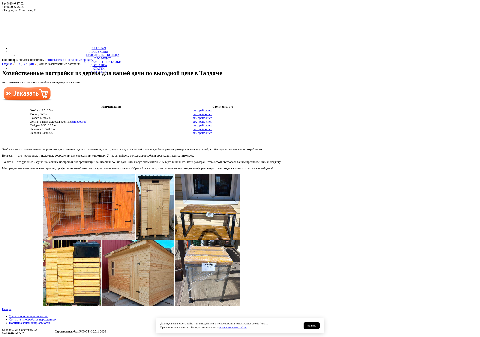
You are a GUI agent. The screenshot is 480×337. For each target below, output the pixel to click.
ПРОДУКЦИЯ (98, 51)
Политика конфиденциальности (29, 322)
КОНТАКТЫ (98, 72)
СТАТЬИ (99, 68)
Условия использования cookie (28, 316)
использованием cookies (233, 327)
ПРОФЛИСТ (102, 58)
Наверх (6, 309)
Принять (311, 325)
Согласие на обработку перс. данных (32, 319)
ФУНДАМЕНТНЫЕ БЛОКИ (102, 61)
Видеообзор (78, 121)
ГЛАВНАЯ (99, 48)
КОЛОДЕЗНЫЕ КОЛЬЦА (102, 55)
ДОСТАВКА (99, 65)
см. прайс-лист (202, 110)
